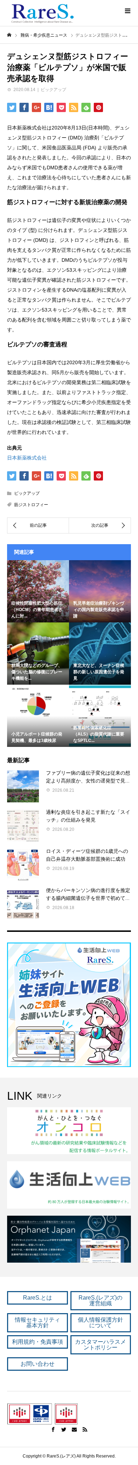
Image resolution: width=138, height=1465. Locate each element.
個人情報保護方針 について (100, 1322)
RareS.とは (37, 1298)
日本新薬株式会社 (27, 458)
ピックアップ (53, 89)
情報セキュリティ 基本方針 (37, 1322)
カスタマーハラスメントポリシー (100, 1344)
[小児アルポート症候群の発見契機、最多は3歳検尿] (38, 704)
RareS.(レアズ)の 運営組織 (100, 1300)
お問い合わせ (37, 1364)
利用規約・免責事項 (37, 1342)
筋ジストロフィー (31, 504)
